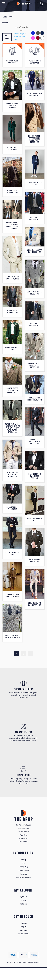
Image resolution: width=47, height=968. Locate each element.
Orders (23, 900)
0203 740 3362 (23, 842)
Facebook (24, 923)
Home (5, 17)
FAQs (23, 863)
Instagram (23, 927)
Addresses (23, 904)
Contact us (23, 874)
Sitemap (23, 860)
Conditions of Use (23, 870)
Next (30, 653)
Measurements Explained (23, 878)
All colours (7, 37)
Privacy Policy (23, 867)
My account (23, 897)
